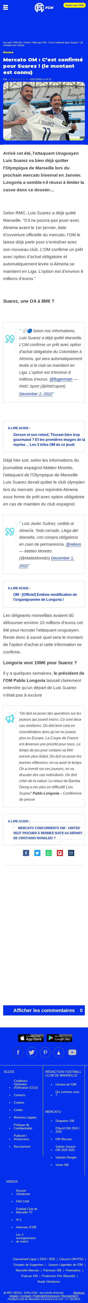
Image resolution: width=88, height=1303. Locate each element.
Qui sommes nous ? (67, 1093)
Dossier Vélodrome (23, 1192)
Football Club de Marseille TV (26, 1210)
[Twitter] (32, 1056)
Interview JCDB (26, 1227)
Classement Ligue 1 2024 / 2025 (34, 1259)
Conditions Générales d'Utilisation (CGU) (26, 1084)
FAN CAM (22, 1201)
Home (27, 42)
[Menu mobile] (6, 7)
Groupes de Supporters (29, 1264)
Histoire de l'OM (66, 1084)
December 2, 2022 (36, 394)
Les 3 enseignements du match (26, 1238)
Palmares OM (52, 1270)
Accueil (7, 42)
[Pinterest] (45, 1056)
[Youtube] (72, 1056)
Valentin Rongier (66, 1157)
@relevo (73, 544)
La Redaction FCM (18, 79)
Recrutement (22, 1146)
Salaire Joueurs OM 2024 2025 (66, 1148)
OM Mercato (64, 1139)
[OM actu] (44, 5)
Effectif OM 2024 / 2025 (68, 1130)
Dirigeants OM (65, 1121)
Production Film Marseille (58, 1276)
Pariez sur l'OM (74, 5)
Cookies (19, 1102)
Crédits (18, 1110)
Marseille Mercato (27, 1270)
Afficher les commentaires (48, 1010)
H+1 (18, 1219)
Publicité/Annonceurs (46, 1296)
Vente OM (62, 1165)
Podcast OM (29, 1276)
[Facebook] (18, 1056)
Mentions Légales (25, 1117)
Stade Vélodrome (48, 1281)
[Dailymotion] (59, 1056)
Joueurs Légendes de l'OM (65, 1264)
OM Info (17, 42)
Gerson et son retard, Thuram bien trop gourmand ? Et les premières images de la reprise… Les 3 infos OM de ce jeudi (49, 440)
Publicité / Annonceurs (21, 1137)
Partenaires (73, 1270)
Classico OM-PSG (71, 1259)
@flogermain (60, 379)
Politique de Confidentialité (23, 1126)
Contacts (19, 1095)
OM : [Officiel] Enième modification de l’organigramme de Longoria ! (45, 597)
